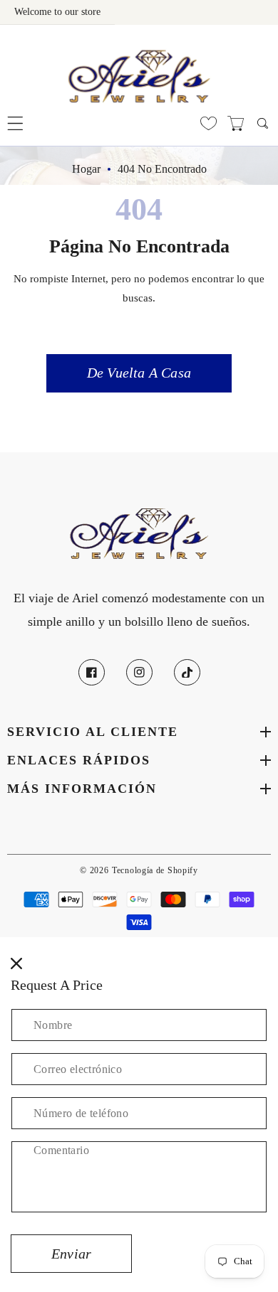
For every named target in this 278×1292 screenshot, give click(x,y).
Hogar (86, 169)
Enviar (71, 1253)
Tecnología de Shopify (155, 870)
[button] (15, 123)
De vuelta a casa (139, 372)
